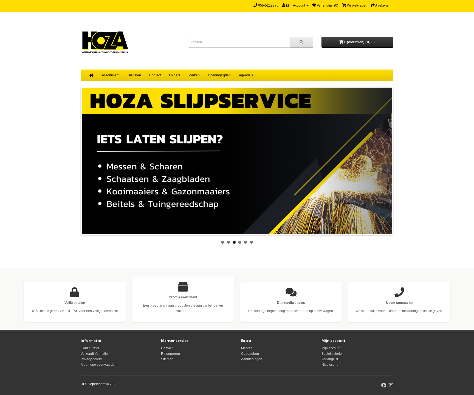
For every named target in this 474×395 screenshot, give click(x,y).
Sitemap (167, 359)
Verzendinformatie (94, 354)
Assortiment (110, 75)
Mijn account (330, 348)
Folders (174, 75)
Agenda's (246, 75)
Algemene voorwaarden (99, 365)
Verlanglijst (329, 359)
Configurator (90, 348)
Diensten (134, 75)
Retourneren (170, 354)
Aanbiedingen (251, 359)
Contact (155, 75)
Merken (194, 75)
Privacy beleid (91, 359)
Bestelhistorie (331, 354)
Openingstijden (219, 75)
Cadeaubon (250, 354)
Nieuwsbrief (330, 365)
